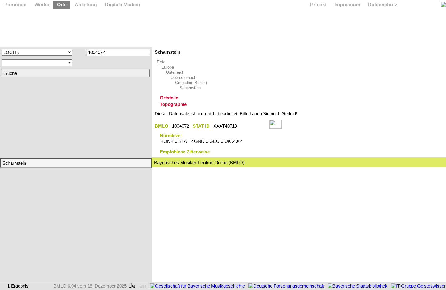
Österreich (175, 72)
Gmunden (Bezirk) (191, 82)
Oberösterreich (183, 77)
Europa (167, 67)
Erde (161, 62)
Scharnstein (190, 88)
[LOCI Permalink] (253, 126)
